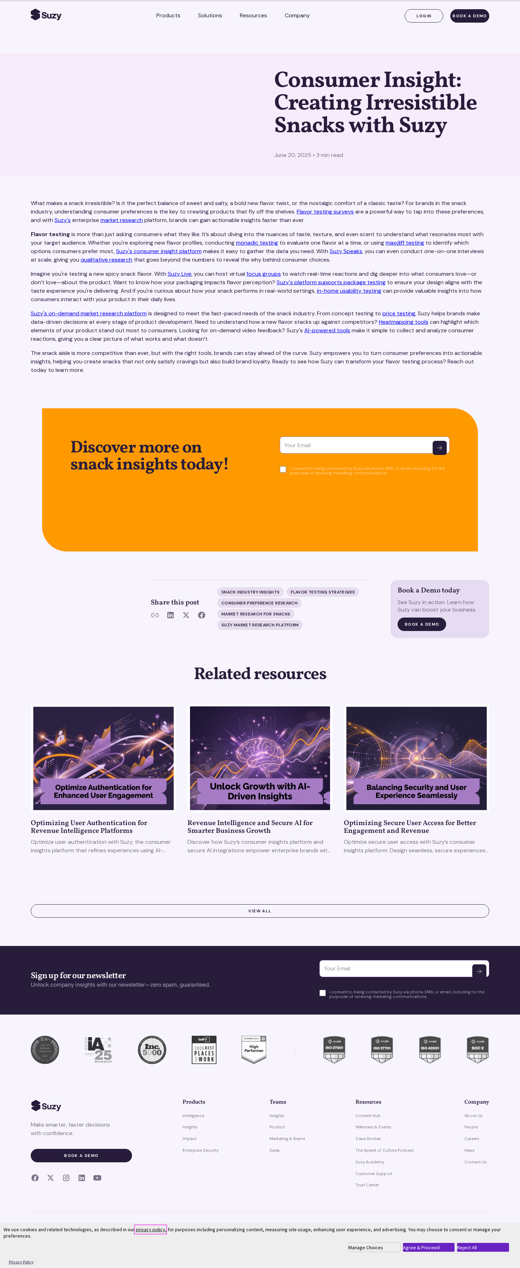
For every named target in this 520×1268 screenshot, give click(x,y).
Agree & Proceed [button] (421, 1247)
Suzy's (62, 220)
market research (121, 220)
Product (277, 1126)
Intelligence (193, 1115)
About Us (473, 1115)
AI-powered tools (327, 330)
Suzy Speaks (346, 251)
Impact (190, 1138)
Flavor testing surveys (325, 211)
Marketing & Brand (287, 1138)
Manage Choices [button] (365, 1247)
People (471, 1126)
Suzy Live (179, 273)
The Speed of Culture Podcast (385, 1150)
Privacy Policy (21, 1261)
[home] (46, 16)
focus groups (264, 273)
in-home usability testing (349, 290)
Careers (471, 1138)
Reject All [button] (467, 1247)
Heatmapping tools (403, 322)
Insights (190, 1126)
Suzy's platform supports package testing (331, 282)
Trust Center (367, 1184)
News (469, 1150)
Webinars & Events (373, 1126)
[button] (168, 15)
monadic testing (257, 242)
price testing (398, 313)
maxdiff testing (405, 242)
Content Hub (368, 1115)
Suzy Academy (370, 1161)
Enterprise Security (201, 1150)
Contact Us (475, 1161)
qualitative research (106, 259)
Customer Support (374, 1173)
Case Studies (368, 1138)
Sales (275, 1150)
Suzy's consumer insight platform (159, 251)
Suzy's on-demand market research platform (89, 313)
